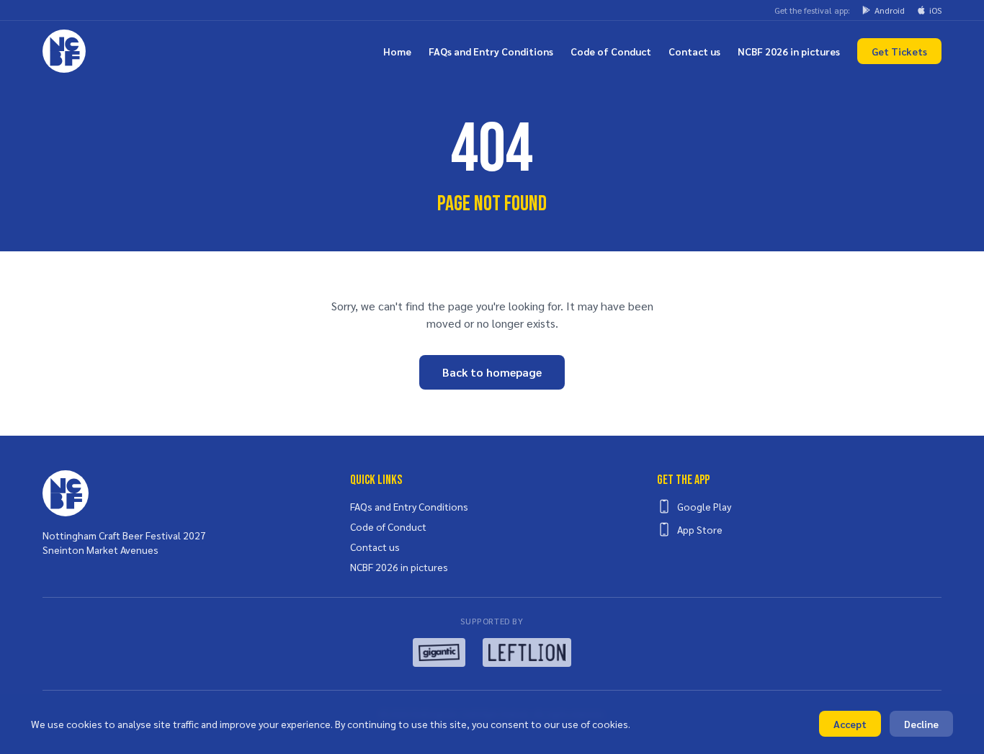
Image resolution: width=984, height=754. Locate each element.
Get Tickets (899, 51)
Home (397, 51)
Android (890, 10)
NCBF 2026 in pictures (789, 51)
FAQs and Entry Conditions (491, 51)
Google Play (704, 506)
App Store (700, 529)
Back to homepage (492, 372)
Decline (921, 723)
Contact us (694, 51)
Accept (850, 723)
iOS (935, 10)
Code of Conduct (611, 51)
